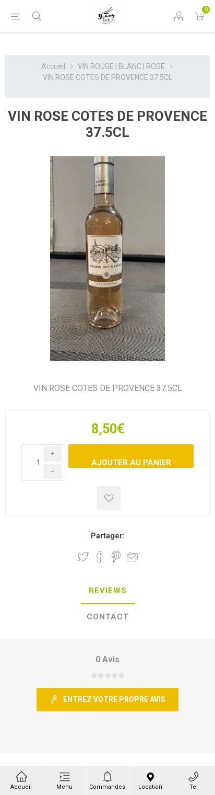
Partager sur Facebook (99, 556)
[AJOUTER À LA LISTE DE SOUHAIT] (109, 498)
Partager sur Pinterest (116, 556)
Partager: (108, 535)
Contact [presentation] (108, 616)
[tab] (107, 591)
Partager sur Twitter (83, 556)
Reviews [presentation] (108, 590)
